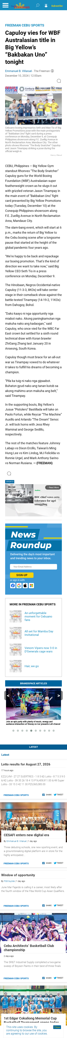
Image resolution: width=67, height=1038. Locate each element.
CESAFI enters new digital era (26, 835)
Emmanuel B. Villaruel (18, 71)
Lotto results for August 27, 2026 (25, 764)
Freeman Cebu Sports (24, 25)
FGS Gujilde (9, 881)
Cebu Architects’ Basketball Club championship (29, 948)
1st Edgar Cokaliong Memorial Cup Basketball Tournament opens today (31, 1020)
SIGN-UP (21, 575)
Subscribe (57, 5)
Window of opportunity (18, 875)
